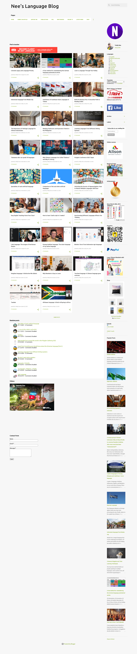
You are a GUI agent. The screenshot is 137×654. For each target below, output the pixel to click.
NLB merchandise (116, 316)
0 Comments (14, 77)
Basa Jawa (113, 73)
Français (112, 67)
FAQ (53, 19)
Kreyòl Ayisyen (114, 70)
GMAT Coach (110, 331)
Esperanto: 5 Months (24, 363)
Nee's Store (117, 318)
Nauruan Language (112, 505)
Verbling (20, 335)
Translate (119, 83)
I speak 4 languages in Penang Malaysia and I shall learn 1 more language (115, 476)
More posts (57, 317)
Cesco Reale (110, 326)
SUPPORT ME (34, 19)
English (112, 57)
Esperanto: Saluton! (112, 381)
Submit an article (22, 19)
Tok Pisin (112, 72)
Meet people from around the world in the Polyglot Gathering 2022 (37, 340)
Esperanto (113, 64)
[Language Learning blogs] (115, 198)
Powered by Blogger (69, 644)
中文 (111, 61)
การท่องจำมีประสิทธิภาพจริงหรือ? (27, 329)
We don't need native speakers (26, 357)
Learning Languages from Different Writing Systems (32, 352)
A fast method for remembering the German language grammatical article (116, 593)
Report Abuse (110, 639)
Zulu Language (22, 374)
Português (113, 66)
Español (112, 63)
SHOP (88, 19)
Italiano (112, 69)
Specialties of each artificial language (28, 323)
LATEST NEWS (79, 19)
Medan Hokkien (111, 354)
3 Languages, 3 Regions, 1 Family (27, 368)
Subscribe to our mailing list (116, 128)
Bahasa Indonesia (115, 58)
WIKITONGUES (60, 19)
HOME (12, 19)
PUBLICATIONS (44, 19)
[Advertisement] (57, 31)
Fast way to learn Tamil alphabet (115, 622)
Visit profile (117, 47)
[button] (38, 78)
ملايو (111, 60)
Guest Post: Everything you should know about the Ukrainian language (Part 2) (40, 346)
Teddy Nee (118, 45)
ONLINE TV (70, 19)
